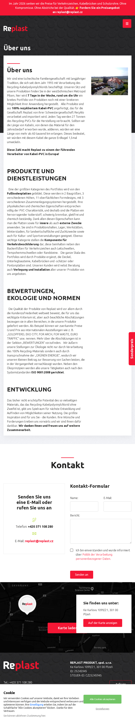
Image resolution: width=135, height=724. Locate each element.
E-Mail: (108, 498)
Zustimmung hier (36, 715)
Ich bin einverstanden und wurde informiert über (103, 554)
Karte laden (67, 628)
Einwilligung (36, 704)
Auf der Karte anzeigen (102, 622)
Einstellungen (102, 708)
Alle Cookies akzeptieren (102, 699)
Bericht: (75, 515)
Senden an (81, 574)
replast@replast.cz (39, 541)
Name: (74, 498)
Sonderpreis (132, 349)
